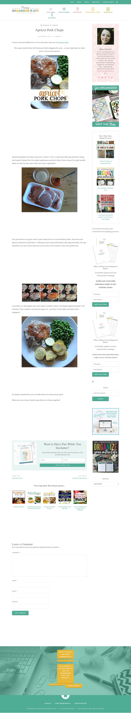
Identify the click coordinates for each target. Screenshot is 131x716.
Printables (96, 2)
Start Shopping (74, 685)
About (79, 2)
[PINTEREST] (108, 77)
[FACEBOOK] (99, 77)
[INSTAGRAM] (105, 77)
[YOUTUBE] (112, 77)
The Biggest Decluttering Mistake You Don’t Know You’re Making (105, 217)
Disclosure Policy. (63, 42)
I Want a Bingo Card (62, 465)
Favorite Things (108, 2)
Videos (86, 2)
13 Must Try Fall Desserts (79, 477)
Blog (72, 2)
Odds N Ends (50, 25)
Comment (16, 552)
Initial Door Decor (17, 477)
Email (15, 591)
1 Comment (57, 36)
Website (15, 602)
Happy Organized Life (25, 9)
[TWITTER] (102, 77)
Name (14, 580)
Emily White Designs (96, 708)
